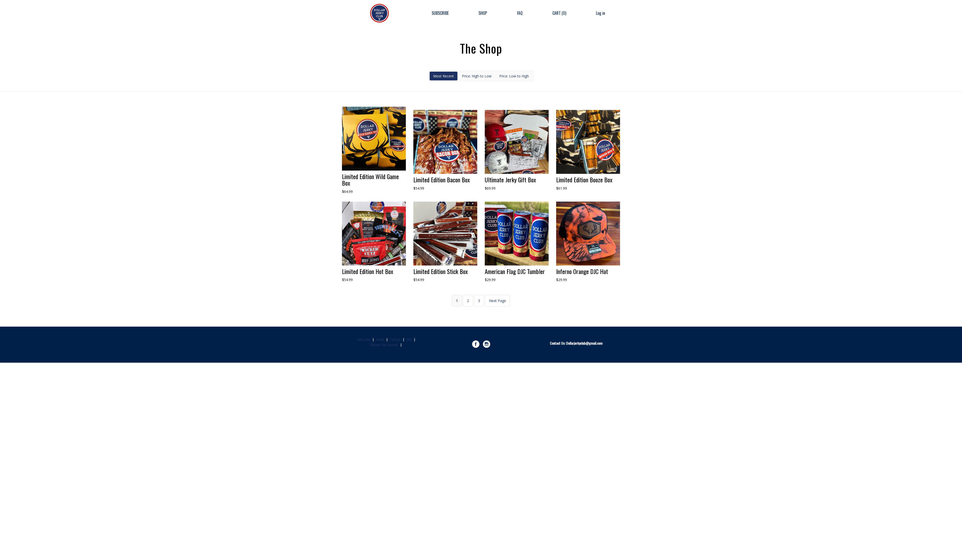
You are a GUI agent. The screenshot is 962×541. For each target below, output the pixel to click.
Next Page (497, 300)
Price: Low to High (514, 76)
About (380, 339)
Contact (395, 339)
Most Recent (443, 76)
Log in (600, 13)
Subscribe (363, 339)
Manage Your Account (384, 344)
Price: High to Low (477, 76)
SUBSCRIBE (440, 13)
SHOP (482, 13)
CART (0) (559, 13)
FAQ (520, 13)
